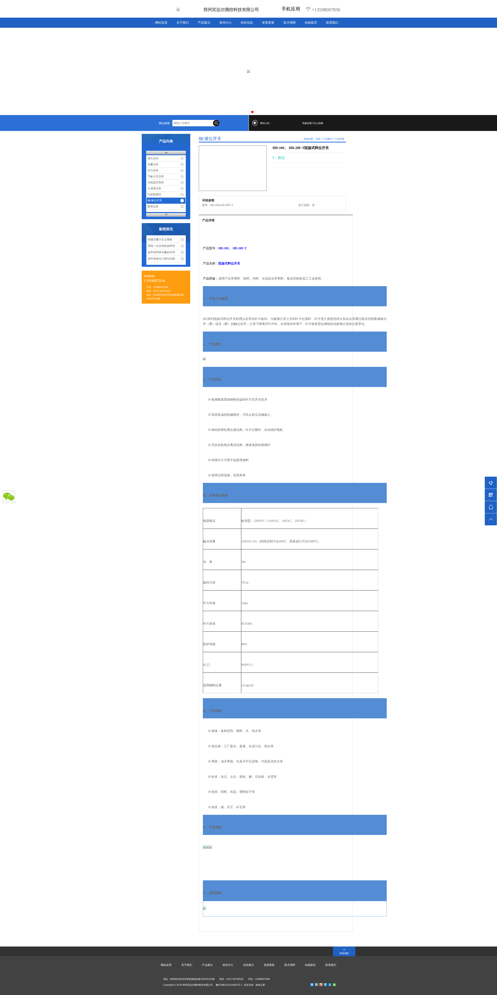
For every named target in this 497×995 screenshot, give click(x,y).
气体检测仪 (154, 194)
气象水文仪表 (156, 176)
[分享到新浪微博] (321, 984)
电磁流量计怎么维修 (293, 123)
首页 (318, 139)
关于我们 (182, 22)
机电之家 (260, 985)
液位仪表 (153, 158)
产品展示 (204, 22)
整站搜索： (165, 123)
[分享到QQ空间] (316, 984)
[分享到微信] (334, 984)
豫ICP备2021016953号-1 (229, 985)
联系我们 (332, 22)
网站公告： (266, 123)
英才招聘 (289, 22)
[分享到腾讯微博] (325, 984)
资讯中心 (225, 22)
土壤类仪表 (154, 188)
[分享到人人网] (330, 984)
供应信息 (247, 22)
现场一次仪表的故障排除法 (164, 245)
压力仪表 (153, 170)
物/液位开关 (155, 200)
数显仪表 (153, 206)
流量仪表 (153, 164)
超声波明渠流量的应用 (161, 252)
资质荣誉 (268, 22)
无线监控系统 (156, 182)
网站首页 (161, 22)
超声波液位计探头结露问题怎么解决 (166, 258)
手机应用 (291, 8)
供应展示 (248, 964)
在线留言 (311, 22)
